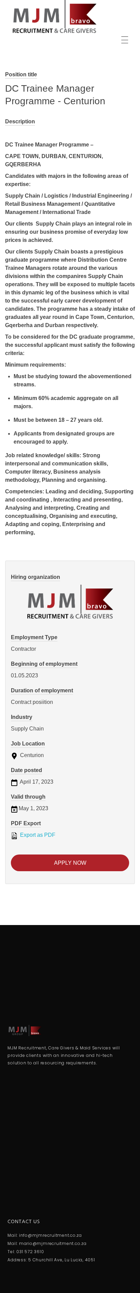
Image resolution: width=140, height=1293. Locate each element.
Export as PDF (37, 835)
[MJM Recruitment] (54, 17)
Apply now (70, 863)
